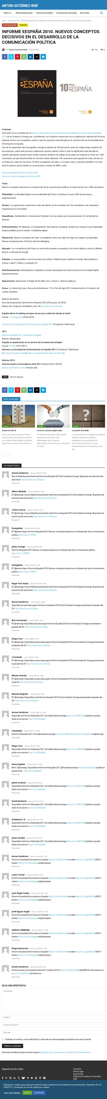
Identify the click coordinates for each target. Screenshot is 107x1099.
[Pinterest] (17, 57)
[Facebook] (5, 57)
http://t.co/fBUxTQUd (69, 970)
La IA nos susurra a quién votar (49, 430)
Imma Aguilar (18, 764)
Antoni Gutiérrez (20, 473)
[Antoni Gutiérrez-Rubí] (4, 49)
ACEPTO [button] (27, 1093)
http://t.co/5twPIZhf (20, 973)
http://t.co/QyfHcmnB (58, 860)
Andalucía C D (18, 819)
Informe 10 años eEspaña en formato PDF (21, 176)
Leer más (8, 1093)
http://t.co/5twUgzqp (28, 863)
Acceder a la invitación (52, 306)
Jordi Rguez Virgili (20, 911)
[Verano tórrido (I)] (18, 416)
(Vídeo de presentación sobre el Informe (45, 353)
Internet (23, 25)
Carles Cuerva (18, 509)
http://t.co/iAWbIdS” (33, 771)
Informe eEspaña (16, 377)
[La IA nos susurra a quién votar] (53, 416)
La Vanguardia (15, 317)
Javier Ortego (18, 546)
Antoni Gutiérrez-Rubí (18, 50)
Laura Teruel (18, 874)
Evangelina (17, 528)
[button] (102, 13)
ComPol (5, 426)
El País (12, 346)
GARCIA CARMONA (21, 930)
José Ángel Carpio (20, 893)
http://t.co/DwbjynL (86, 767)
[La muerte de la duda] (88, 416)
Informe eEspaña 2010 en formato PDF (20, 173)
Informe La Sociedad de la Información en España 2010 (28, 324)
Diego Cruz (17, 638)
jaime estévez (19, 782)
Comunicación (13, 20)
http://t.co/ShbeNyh (37, 719)
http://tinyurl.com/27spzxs (32, 480)
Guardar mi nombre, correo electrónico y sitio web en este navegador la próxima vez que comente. (48, 1039)
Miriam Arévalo (19, 675)
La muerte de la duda (80, 430)
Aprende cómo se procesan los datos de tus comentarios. (66, 1052)
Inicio (4, 20)
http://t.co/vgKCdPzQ (85, 860)
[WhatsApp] (24, 57)
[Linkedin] (30, 57)
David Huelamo (19, 801)
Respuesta (16, 483)
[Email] (37, 57)
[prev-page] (3, 455)
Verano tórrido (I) (9, 430)
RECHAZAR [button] (39, 1093)
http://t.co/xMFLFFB (75, 716)
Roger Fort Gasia (20, 583)
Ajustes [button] (16, 1093)
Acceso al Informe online (14, 353)
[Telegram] (43, 57)
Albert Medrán (19, 491)
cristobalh (17, 657)
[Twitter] (11, 57)
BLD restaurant (19, 620)
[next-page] (8, 455)
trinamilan (17, 730)
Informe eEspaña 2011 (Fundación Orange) (21, 335)
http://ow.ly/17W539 (27, 535)
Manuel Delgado (20, 694)
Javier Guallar (18, 838)
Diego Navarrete (20, 948)
